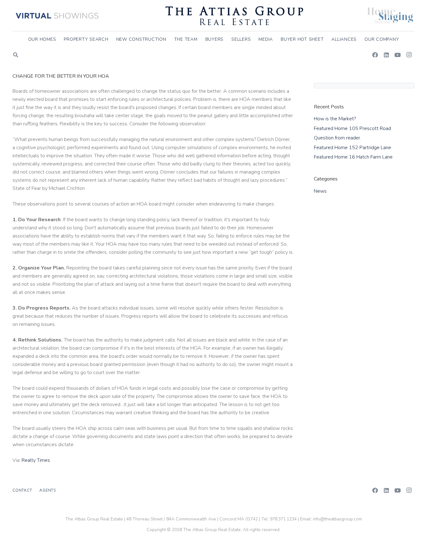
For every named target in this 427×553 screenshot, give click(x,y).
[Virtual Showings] (57, 16)
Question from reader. (337, 137)
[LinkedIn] (386, 54)
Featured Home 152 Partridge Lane (352, 147)
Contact (22, 490)
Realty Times (36, 460)
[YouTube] (397, 54)
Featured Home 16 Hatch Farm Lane (353, 157)
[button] (402, 39)
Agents (47, 490)
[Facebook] (375, 54)
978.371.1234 (283, 519)
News (320, 191)
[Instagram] (408, 54)
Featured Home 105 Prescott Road (352, 128)
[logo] (234, 15)
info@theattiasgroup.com (337, 519)
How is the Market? (335, 118)
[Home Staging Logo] (390, 15)
